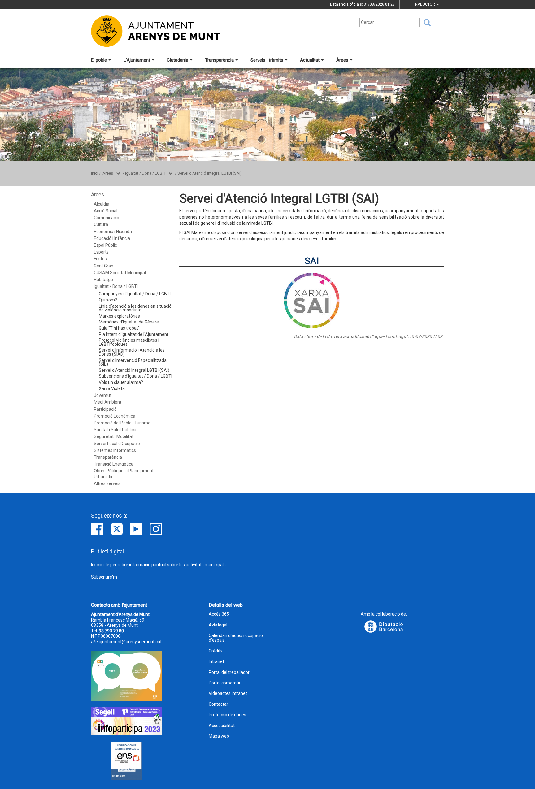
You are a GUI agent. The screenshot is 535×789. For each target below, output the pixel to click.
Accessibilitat (222, 725)
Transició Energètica (113, 464)
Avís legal (218, 625)
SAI (312, 260)
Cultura (101, 224)
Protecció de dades (227, 715)
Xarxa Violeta (112, 388)
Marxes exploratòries (119, 316)
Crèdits (216, 651)
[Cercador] (425, 22)
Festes (100, 258)
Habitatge (103, 279)
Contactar (218, 704)
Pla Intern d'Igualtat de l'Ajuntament (133, 334)
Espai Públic (105, 245)
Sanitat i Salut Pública (115, 429)
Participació (105, 409)
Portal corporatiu (225, 683)
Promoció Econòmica (114, 416)
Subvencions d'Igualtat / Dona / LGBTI (135, 376)
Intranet (216, 661)
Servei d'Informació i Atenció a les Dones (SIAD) (132, 352)
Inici (94, 173)
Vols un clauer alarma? (121, 382)
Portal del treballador (229, 672)
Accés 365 (219, 614)
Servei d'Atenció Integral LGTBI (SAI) (209, 173)
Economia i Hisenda (113, 231)
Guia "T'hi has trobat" (119, 328)
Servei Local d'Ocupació (117, 443)
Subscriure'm (104, 576)
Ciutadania (177, 60)
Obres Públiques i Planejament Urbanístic (124, 473)
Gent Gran (103, 265)
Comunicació (106, 217)
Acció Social (105, 210)
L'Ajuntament (137, 60)
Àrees (342, 60)
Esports (101, 251)
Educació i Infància (112, 238)
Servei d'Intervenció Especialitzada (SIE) (133, 362)
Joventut (102, 395)
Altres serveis (107, 483)
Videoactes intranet (228, 693)
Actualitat (310, 60)
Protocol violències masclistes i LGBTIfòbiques (129, 342)
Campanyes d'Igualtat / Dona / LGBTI (135, 293)
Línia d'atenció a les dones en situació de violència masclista (135, 308)
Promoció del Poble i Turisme (122, 422)
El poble (99, 60)
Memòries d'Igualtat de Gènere (129, 321)
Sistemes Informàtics (115, 450)
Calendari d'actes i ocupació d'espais (236, 638)
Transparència (219, 60)
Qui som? (108, 299)
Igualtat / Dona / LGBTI (145, 173)
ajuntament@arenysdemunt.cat (130, 641)
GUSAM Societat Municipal (120, 272)
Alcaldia (101, 204)
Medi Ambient (107, 402)
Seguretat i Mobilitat (113, 436)
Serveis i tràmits (266, 60)
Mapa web (219, 736)
